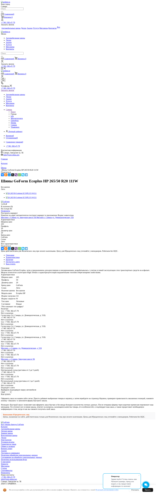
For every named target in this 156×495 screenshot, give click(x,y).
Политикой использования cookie (107, 490)
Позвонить (5, 211)
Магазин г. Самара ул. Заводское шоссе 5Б (18, 217)
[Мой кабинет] (2, 20)
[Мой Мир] (9, 174)
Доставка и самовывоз (10, 453)
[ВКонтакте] (2, 174)
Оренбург (15, 121)
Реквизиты (5, 473)
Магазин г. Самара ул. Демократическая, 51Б (55, 217)
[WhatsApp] (19, 174)
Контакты (10, 49)
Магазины (10, 47)
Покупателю (6, 440)
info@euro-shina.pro (11, 155)
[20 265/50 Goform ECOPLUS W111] (21, 193)
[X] (12, 174)
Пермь (13, 123)
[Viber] (16, 174)
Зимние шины (7, 433)
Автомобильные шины (15, 38)
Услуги (9, 45)
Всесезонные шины (9, 435)
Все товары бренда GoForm (12, 424)
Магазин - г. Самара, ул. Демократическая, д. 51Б (21, 348)
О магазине (5, 462)
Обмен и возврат (8, 446)
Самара (14, 125)
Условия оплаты (7, 442)
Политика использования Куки (14, 459)
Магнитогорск (17, 118)
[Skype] (22, 174)
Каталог (4, 427)
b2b (12, 116)
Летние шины (7, 431)
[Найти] (2, 11)
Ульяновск (15, 127)
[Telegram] (26, 174)
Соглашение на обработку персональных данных (21, 457)
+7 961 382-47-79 (8, 22)
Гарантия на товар (8, 444)
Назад (13, 112)
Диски (8, 40)
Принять (148, 490)
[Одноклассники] (5, 174)
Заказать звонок (7, 90)
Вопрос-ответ (6, 449)
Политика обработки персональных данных (19, 455)
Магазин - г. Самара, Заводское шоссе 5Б (18, 359)
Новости (4, 464)
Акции (9, 42)
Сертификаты (6, 470)
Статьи (4, 468)
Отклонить (135, 490)
